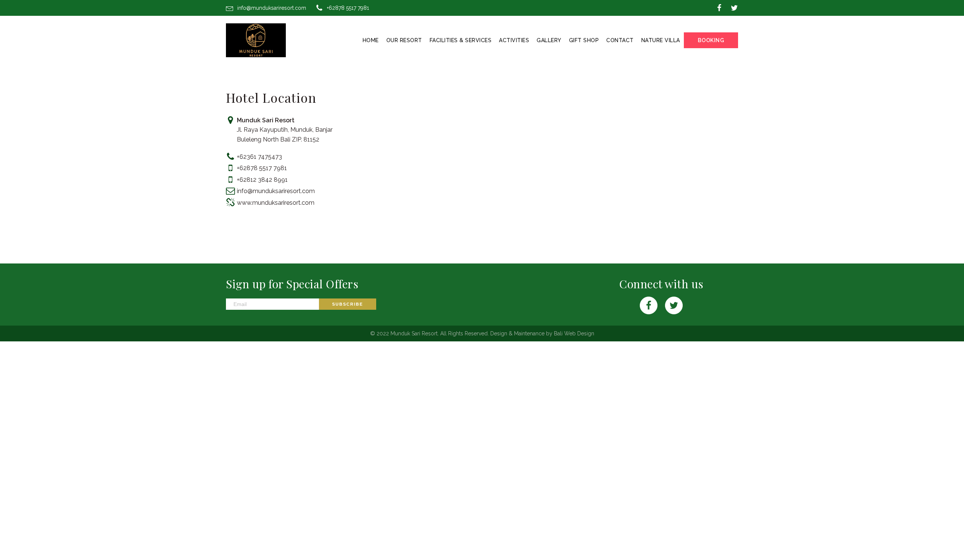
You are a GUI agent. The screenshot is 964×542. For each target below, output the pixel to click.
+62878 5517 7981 (348, 8)
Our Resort (404, 40)
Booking (711, 40)
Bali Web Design (574, 333)
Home (371, 40)
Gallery (549, 40)
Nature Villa (660, 40)
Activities (514, 40)
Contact (620, 40)
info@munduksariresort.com (271, 8)
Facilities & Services (461, 40)
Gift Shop (584, 40)
